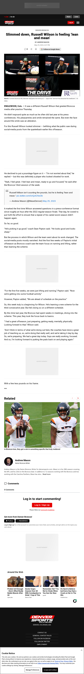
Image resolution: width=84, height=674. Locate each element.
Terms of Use (59, 661)
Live (6, 17)
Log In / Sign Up (42, 505)
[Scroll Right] (78, 398)
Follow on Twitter (42, 641)
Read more (47, 474)
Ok (81, 650)
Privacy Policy (68, 661)
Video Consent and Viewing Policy (48, 663)
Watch (68, 17)
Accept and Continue (50, 670)
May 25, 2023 (49, 201)
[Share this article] (31, 49)
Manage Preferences (32, 670)
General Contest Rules (42, 635)
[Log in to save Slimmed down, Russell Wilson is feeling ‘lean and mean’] (36, 49)
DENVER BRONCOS (42, 30)
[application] (42, 75)
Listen (76, 17)
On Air (12, 17)
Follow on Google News (51, 49)
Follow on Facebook (42, 638)
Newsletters (23, 521)
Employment (42, 644)
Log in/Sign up (9, 525)
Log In (71, 22)
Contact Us (42, 632)
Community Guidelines (47, 510)
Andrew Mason (23, 460)
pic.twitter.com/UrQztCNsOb (30, 195)
